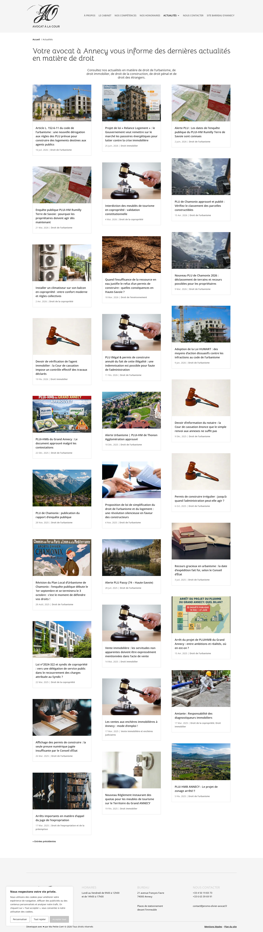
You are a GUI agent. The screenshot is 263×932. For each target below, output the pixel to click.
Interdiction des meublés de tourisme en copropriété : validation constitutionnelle (129, 210)
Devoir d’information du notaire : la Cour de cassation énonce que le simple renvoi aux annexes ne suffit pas (200, 427)
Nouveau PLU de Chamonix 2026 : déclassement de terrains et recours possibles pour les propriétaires (198, 279)
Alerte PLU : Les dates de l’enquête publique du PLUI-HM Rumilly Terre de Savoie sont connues (200, 132)
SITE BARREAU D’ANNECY (220, 15)
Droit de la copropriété (61, 301)
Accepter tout (59, 919)
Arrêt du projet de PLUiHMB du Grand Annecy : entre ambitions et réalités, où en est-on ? (200, 644)
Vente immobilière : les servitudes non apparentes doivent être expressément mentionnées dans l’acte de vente (130, 652)
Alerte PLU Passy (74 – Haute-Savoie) (129, 582)
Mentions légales (213, 926)
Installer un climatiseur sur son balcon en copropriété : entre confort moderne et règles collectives (61, 292)
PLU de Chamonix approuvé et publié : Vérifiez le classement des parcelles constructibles (200, 206)
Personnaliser (20, 919)
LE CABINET (105, 15)
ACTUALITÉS (170, 15)
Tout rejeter (40, 919)
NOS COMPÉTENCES (125, 15)
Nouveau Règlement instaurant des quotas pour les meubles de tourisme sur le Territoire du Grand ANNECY (129, 799)
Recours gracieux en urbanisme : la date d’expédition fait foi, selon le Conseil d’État (201, 570)
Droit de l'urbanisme (61, 149)
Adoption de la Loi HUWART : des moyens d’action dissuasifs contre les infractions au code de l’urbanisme (199, 353)
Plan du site (230, 926)
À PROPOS (89, 15)
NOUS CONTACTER (193, 15)
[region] (39, 906)
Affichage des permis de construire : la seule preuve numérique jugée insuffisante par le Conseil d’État (61, 746)
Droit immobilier (59, 379)
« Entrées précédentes (44, 841)
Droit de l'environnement (134, 297)
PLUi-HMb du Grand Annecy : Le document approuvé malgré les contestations (56, 443)
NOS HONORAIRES (150, 15)
